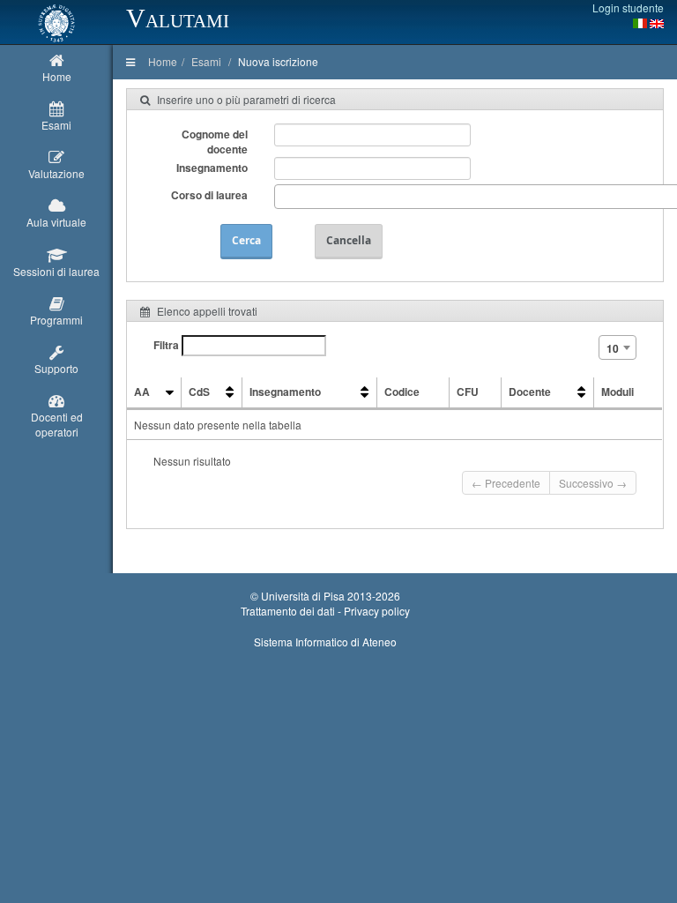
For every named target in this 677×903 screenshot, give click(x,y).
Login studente (628, 7)
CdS (199, 391)
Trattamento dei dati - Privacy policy (325, 610)
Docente (530, 391)
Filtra (167, 345)
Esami (206, 61)
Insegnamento (212, 167)
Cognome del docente (215, 141)
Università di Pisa (303, 595)
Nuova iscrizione (278, 61)
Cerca (246, 240)
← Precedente (506, 482)
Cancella (348, 240)
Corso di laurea (209, 195)
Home (162, 61)
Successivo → (593, 482)
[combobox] (617, 347)
